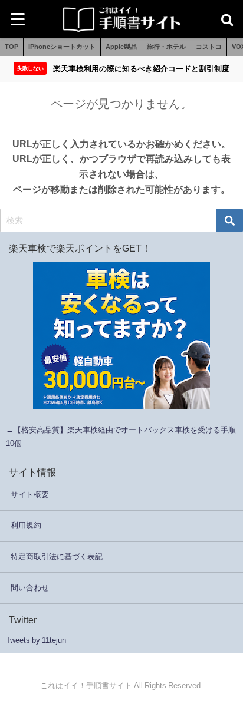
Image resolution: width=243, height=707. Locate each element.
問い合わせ (30, 588)
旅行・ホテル (166, 46)
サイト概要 (30, 494)
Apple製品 (121, 46)
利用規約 (26, 525)
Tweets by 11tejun (36, 640)
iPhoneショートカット (62, 46)
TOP (11, 46)
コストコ (209, 46)
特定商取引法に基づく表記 (57, 556)
